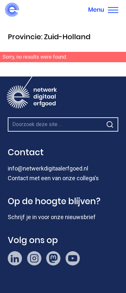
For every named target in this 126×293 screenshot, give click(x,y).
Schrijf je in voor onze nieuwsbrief (52, 217)
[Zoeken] (117, 69)
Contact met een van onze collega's (53, 178)
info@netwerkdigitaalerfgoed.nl (48, 168)
